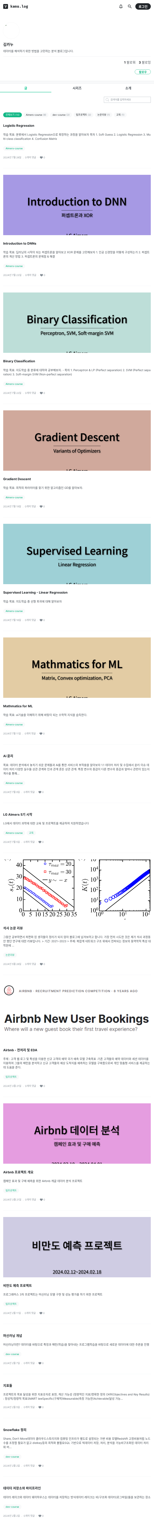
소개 (128, 88)
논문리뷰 (103, 114)
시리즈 (77, 88)
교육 (120, 114)
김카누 (8, 44)
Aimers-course (36, 114)
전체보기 (12, 114)
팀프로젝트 (83, 114)
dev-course (61, 114)
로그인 (143, 7)
